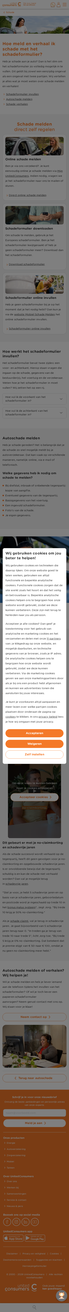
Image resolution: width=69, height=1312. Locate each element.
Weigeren (34, 743)
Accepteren (34, 733)
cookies (10, 716)
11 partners (54, 638)
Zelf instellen (34, 754)
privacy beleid (48, 716)
